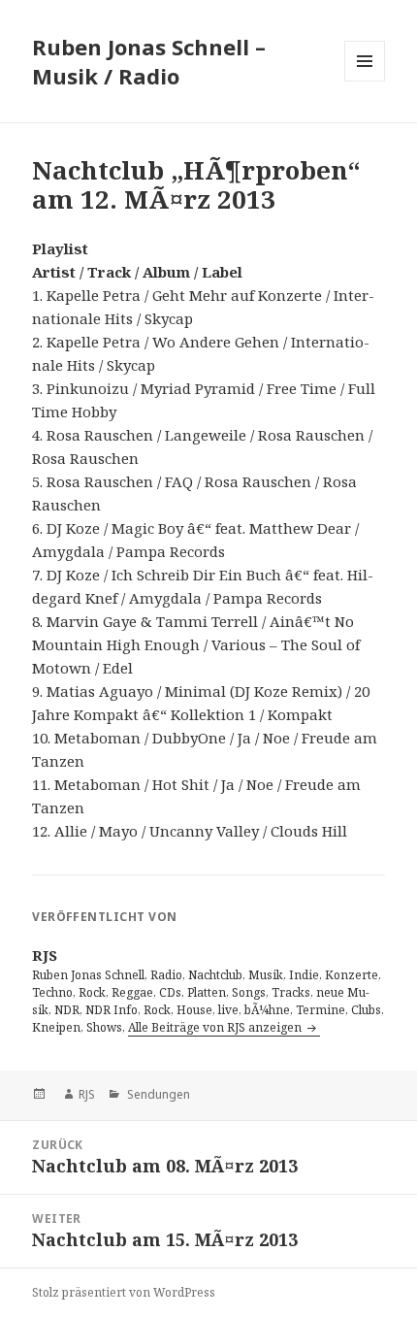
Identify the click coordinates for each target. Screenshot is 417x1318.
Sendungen (157, 1094)
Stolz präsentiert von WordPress (123, 1292)
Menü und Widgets (365, 81)
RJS (87, 1094)
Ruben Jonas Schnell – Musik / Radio (149, 61)
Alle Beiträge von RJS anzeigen (216, 1027)
